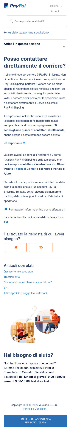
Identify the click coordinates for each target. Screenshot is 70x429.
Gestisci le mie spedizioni (18, 271)
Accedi (55, 11)
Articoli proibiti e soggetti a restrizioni (25, 293)
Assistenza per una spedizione (28, 32)
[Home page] (15, 5)
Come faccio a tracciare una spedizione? (28, 282)
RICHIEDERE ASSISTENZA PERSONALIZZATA (35, 420)
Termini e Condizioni (35, 408)
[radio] (16, 247)
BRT (6, 287)
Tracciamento (12, 277)
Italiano (54, 6)
